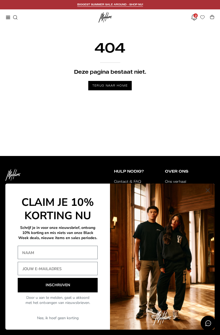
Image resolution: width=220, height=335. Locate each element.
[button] (14, 17)
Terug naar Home (110, 85)
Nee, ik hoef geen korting (58, 318)
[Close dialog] (207, 190)
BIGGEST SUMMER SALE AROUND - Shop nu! (110, 4)
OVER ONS (176, 171)
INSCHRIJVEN (58, 285)
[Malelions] (105, 17)
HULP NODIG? (129, 171)
